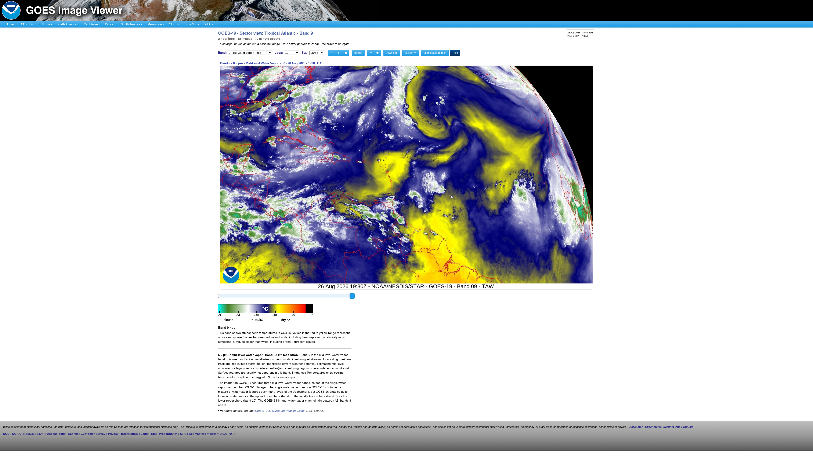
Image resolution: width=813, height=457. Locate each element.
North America (67, 24)
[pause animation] (338, 53)
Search (73, 433)
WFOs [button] (209, 24)
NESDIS (28, 433)
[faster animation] (377, 53)
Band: (222, 52)
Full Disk (44, 24)
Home (10, 24)
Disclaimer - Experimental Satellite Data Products (661, 426)
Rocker (358, 52)
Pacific (109, 24)
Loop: (279, 52)
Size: (304, 52)
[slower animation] (370, 53)
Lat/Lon (409, 52)
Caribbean (91, 24)
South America (130, 24)
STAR (40, 433)
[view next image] (345, 53)
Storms (174, 24)
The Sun (191, 24)
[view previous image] (331, 53)
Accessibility (56, 433)
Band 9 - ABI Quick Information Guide (279, 410)
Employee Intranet (164, 433)
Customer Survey (93, 433)
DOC (6, 433)
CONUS (26, 24)
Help (455, 52)
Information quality (135, 433)
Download (392, 52)
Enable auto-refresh (434, 52)
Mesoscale (155, 24)
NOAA (16, 433)
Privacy (113, 433)
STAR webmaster (192, 433)
